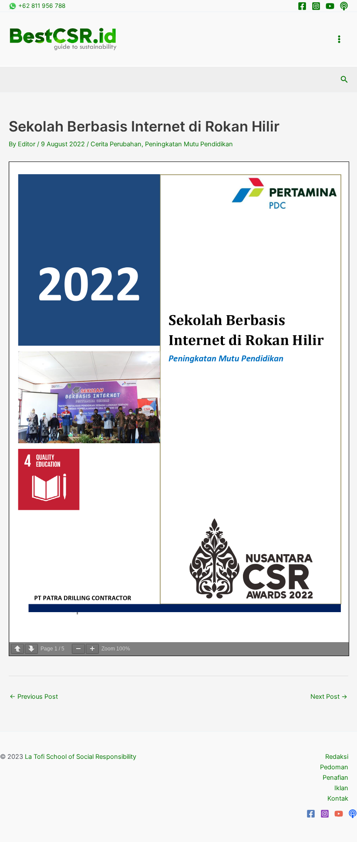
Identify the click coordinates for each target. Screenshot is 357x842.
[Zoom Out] (78, 649)
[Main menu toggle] (339, 39)
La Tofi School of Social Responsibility (80, 757)
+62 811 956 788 (41, 5)
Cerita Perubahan (116, 144)
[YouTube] (338, 813)
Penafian (335, 777)
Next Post (328, 697)
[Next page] (31, 649)
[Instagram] (316, 6)
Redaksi (336, 757)
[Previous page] (17, 649)
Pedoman (334, 767)
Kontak (337, 798)
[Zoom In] (92, 649)
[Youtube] (330, 6)
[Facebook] (302, 6)
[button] (344, 79)
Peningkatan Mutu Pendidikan (189, 144)
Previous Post (34, 697)
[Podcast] (344, 6)
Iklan (341, 788)
